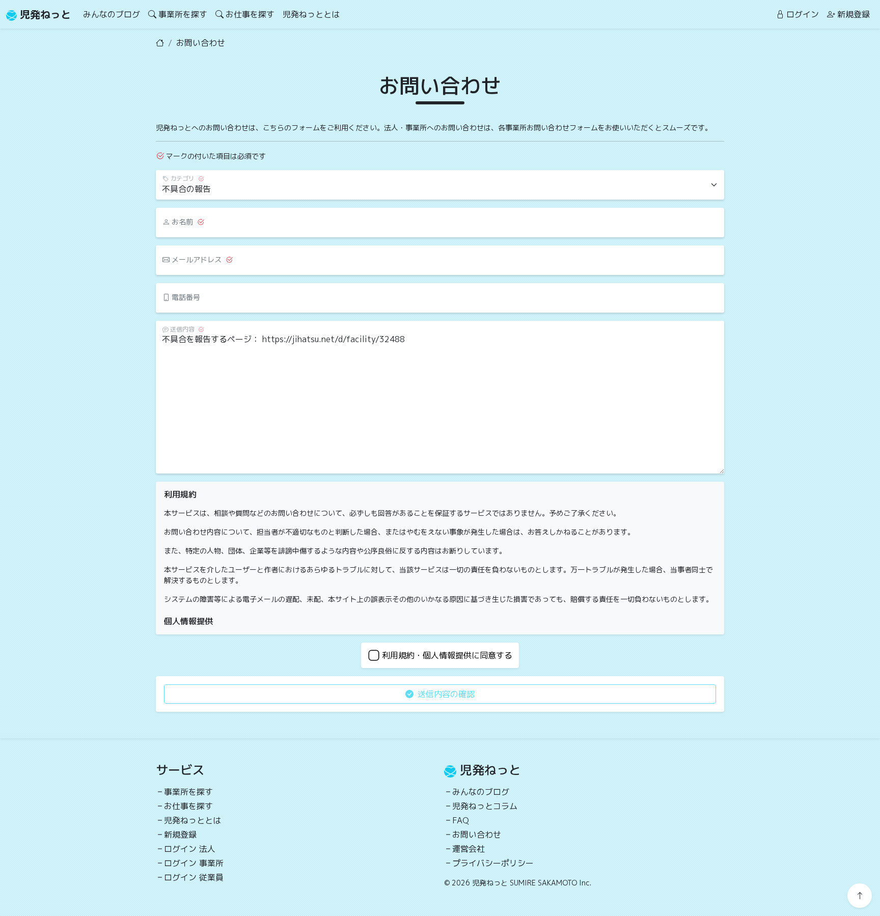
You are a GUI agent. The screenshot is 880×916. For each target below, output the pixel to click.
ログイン (802, 14)
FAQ (460, 820)
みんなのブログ (111, 14)
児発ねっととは (311, 14)
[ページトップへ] (859, 895)
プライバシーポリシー (493, 863)
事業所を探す (182, 14)
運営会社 (468, 848)
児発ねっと (44, 14)
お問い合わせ (476, 834)
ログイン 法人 (189, 848)
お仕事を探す (250, 14)
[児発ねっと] (160, 42)
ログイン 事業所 (194, 863)
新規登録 (853, 14)
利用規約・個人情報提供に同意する (447, 655)
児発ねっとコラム (484, 806)
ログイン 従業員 (194, 877)
